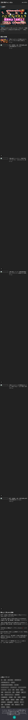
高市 (22, 704)
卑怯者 (22, 689)
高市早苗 (3, 707)
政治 (2, 694)
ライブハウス (3, 689)
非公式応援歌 (7, 704)
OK (14, 717)
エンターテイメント (5, 687)
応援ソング (23, 692)
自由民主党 (16, 702)
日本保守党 (17, 694)
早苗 (15, 697)
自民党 (22, 699)
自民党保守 (3, 702)
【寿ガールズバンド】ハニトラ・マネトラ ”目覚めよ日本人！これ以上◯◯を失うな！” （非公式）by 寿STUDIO (14, 29)
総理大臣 (12, 699)
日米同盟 (10, 697)
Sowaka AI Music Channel (7, 684)
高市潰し (8, 707)
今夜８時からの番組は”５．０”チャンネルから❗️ (12, 628)
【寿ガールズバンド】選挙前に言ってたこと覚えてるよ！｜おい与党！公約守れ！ (18, 385)
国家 (2, 692)
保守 (13, 689)
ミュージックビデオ (22, 687)
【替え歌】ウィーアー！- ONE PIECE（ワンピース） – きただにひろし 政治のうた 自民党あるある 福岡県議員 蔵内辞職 (18, 159)
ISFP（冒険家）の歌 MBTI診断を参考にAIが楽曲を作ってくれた (18, 499)
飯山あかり (17, 704)
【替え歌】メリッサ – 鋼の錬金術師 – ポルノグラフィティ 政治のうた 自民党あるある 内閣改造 (18, 272)
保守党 (17, 689)
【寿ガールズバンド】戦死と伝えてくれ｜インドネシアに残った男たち (18, 40)
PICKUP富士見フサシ (5, 682)
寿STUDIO (3, 26)
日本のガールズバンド (9, 694)
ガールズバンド (13, 687)
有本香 (19, 697)
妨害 (13, 692)
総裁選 (17, 699)
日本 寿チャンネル (7, 2)
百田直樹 (24, 697)
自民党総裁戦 (9, 702)
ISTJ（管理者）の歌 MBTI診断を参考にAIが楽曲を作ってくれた (18, 46)
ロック (9, 689)
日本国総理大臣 (4, 697)
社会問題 (7, 699)
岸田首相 (17, 692)
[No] (26, 714)
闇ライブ (22, 702)
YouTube (16, 684)
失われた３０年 (8, 692)
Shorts (13, 682)
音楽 (12, 704)
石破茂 (2, 699)
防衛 (2, 704)
